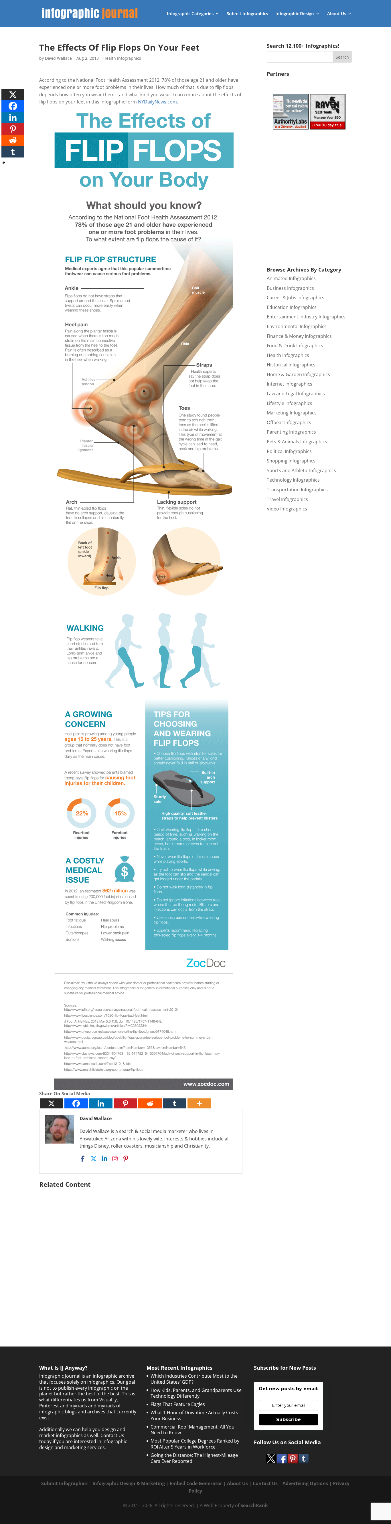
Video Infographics (287, 509)
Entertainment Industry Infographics (306, 317)
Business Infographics (290, 288)
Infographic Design (294, 13)
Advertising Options (305, 1483)
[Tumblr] (174, 1103)
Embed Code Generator (196, 1483)
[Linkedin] (100, 1103)
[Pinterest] (125, 1103)
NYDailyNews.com (157, 102)
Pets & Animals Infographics (297, 441)
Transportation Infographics (297, 489)
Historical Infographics (291, 365)
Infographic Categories (190, 13)
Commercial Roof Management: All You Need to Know (192, 1430)
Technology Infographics (293, 480)
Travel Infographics (287, 499)
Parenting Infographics (291, 432)
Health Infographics (122, 58)
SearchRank (254, 1505)
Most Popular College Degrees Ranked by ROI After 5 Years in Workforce (195, 1444)
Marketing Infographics (292, 413)
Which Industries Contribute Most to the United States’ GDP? (194, 1379)
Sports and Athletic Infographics (301, 470)
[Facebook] (76, 1103)
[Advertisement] (144, 1253)
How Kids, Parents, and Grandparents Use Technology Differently (196, 1393)
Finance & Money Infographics (299, 336)
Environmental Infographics (297, 326)
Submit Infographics (247, 13)
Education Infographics (292, 307)
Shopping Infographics (291, 461)
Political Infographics (289, 451)
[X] (51, 1103)
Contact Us (265, 1483)
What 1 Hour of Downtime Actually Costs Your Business (194, 1415)
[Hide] (3, 163)
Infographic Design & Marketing (128, 1483)
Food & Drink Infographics (295, 345)
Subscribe (288, 1419)
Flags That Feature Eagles (178, 1404)
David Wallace (58, 58)
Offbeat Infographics (289, 422)
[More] (199, 1103)
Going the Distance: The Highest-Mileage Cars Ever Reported (194, 1458)
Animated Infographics (291, 278)
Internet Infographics (289, 384)
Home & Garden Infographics (298, 374)
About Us (336, 13)
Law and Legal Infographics (296, 393)
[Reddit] (150, 1103)
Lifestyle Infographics (289, 403)
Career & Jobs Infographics (295, 297)
